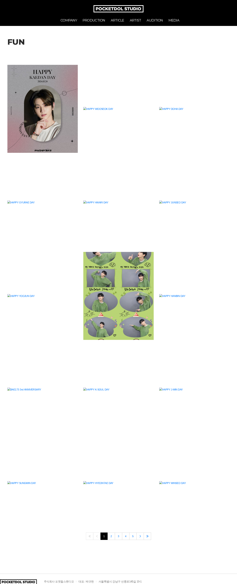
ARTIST (135, 20)
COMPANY (69, 20)
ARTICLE (117, 20)
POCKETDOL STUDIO (118, 8)
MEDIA (173, 20)
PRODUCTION (94, 20)
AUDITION (155, 20)
